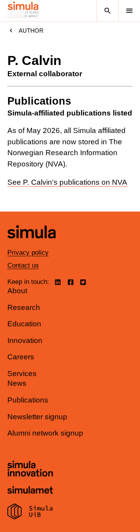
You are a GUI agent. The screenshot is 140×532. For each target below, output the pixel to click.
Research (23, 307)
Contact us (23, 265)
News (16, 383)
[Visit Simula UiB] (30, 513)
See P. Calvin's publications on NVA (67, 182)
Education (24, 324)
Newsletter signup (37, 417)
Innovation (24, 340)
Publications (27, 400)
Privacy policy (28, 252)
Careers (20, 357)
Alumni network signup (45, 433)
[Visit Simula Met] (30, 491)
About (17, 291)
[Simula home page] (31, 244)
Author (31, 30)
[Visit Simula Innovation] (30, 469)
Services (22, 373)
